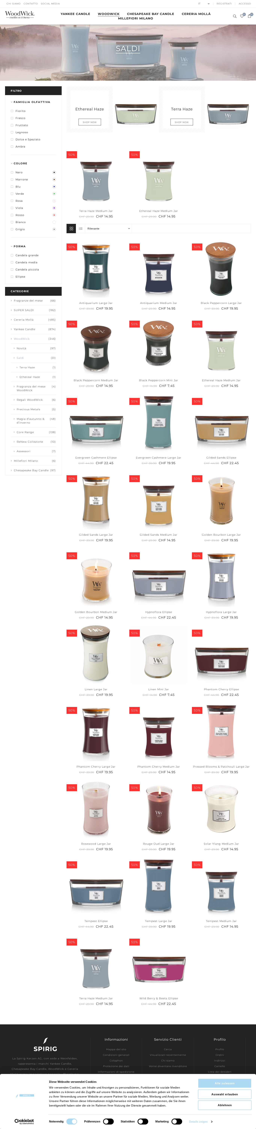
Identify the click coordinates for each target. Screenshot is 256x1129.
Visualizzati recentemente (168, 1054)
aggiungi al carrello (103, 176)
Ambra (20, 146)
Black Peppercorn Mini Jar (158, 380)
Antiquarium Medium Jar (158, 303)
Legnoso (22, 132)
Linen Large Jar (96, 689)
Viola (19, 208)
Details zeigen (198, 1121)
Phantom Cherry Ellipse (221, 689)
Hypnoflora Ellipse (158, 612)
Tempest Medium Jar (221, 921)
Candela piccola (27, 269)
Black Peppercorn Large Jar (221, 303)
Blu (18, 186)
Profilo (219, 1049)
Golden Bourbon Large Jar (221, 534)
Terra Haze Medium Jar (96, 211)
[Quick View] (88, 176)
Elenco (80, 228)
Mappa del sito (116, 1049)
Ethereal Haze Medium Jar (158, 211)
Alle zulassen (225, 1083)
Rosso (20, 215)
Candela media (26, 262)
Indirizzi (219, 1060)
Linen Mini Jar (158, 689)
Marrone (22, 179)
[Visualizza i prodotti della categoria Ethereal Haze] (136, 109)
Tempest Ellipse (96, 921)
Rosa (19, 201)
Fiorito (21, 111)
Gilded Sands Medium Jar (158, 534)
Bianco (21, 222)
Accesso (245, 3)
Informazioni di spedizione (116, 1071)
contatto (31, 3)
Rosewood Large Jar (96, 843)
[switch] (108, 1122)
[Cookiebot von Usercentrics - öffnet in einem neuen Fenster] (24, 1122)
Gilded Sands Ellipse (221, 457)
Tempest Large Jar (158, 921)
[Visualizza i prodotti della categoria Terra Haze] (228, 109)
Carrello (219, 1066)
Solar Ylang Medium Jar (221, 843)
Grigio (20, 229)
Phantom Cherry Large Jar (96, 766)
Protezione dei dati (116, 1066)
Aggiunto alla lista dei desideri (96, 176)
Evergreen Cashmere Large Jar (158, 457)
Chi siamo (168, 1060)
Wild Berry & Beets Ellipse (158, 998)
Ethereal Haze (89, 108)
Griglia (71, 228)
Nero (19, 172)
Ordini (220, 1054)
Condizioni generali (116, 1054)
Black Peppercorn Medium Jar (96, 380)
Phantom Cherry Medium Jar (158, 766)
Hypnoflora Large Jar (221, 612)
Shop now (90, 122)
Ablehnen (225, 1105)
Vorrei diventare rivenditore (168, 1066)
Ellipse (20, 276)
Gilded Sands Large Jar (96, 534)
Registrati (224, 3)
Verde (20, 193)
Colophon (116, 1060)
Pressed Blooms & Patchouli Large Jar (221, 766)
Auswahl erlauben (224, 1094)
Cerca (168, 1049)
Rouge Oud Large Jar (158, 843)
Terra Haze (182, 108)
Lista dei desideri (219, 1071)
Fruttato (22, 125)
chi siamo (14, 3)
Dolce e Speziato (28, 139)
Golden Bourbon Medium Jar (96, 612)
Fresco (20, 118)
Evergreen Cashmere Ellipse (96, 457)
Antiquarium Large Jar (96, 303)
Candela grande (27, 255)
